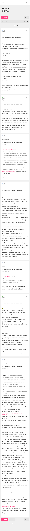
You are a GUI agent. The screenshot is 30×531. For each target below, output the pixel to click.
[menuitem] (26, 2)
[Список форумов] (15, 3)
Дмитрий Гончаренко (7, 149)
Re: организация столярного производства (12, 104)
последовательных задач (8, 227)
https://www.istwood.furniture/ (8, 171)
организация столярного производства (11, 37)
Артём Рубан (5, 373)
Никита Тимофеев (7, 276)
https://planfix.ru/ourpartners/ (8, 506)
